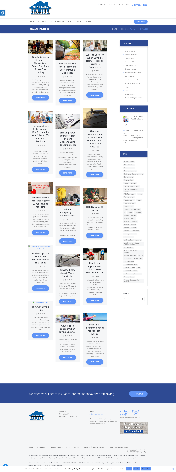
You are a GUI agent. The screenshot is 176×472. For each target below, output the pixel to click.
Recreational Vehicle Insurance (131, 252)
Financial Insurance (131, 69)
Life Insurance (129, 76)
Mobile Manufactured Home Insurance (131, 244)
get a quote (141, 22)
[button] (2, 13)
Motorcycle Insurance (132, 83)
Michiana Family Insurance (133, 240)
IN (124, 212)
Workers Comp (129, 277)
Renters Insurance (130, 255)
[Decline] (173, 469)
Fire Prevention (129, 197)
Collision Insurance (130, 183)
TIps (126, 90)
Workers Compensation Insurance (132, 281)
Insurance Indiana (130, 225)
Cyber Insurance (130, 65)
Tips (138, 268)
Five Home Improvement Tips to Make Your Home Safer (95, 268)
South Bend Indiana (130, 265)
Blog (123, 29)
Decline (136, 469)
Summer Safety (129, 268)
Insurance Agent (129, 218)
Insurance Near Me (130, 228)
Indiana (130, 212)
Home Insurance (129, 203)
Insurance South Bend (131, 231)
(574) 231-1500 (140, 5)
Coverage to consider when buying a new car (67, 329)
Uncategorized (130, 94)
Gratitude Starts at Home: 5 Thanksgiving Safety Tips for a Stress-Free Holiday (40, 64)
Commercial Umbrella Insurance (131, 190)
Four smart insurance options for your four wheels (95, 329)
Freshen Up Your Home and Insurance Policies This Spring (40, 258)
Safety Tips (128, 258)
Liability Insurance (130, 234)
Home (114, 29)
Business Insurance (131, 54)
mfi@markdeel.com (96, 414)
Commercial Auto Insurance (134, 62)
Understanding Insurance (133, 98)
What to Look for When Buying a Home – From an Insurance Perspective (95, 61)
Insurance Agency (130, 215)
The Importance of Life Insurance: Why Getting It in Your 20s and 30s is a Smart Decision (40, 133)
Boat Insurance (129, 168)
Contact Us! (138, 394)
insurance (138, 212)
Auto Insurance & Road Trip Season (137, 117)
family (140, 194)
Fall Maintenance (129, 194)
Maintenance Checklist (132, 80)
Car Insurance (129, 58)
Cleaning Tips (128, 180)
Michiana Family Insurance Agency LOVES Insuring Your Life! (40, 202)
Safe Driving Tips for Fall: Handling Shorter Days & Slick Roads (67, 68)
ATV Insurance (129, 162)
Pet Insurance (128, 248)
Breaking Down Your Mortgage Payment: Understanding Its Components (67, 139)
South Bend (138, 258)
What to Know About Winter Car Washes (67, 273)
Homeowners (128, 206)
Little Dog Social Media (43, 465)
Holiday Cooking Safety (94, 208)
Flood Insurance (129, 200)
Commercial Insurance (131, 186)
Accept (129, 469)
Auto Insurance (130, 51)
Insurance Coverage (130, 221)
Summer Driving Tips (40, 308)
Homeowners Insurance (133, 72)
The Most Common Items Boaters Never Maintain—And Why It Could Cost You (95, 139)
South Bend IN (129, 262)
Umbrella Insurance (130, 271)
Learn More (146, 469)
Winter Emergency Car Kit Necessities (67, 213)
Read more (40, 98)
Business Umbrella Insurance (133, 174)
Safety (127, 87)
